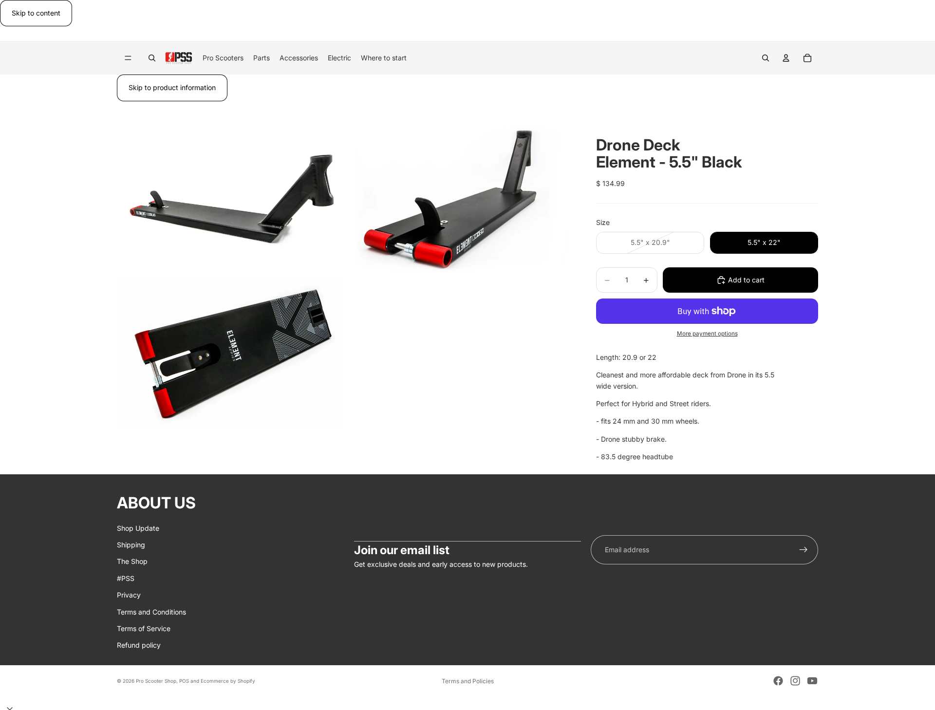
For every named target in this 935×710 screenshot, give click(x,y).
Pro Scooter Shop (156, 681)
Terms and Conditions (151, 611)
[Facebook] (778, 681)
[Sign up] (803, 550)
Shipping (131, 545)
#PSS (125, 578)
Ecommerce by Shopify (228, 681)
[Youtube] (812, 681)
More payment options (707, 333)
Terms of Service (143, 628)
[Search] (152, 58)
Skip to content (36, 13)
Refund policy (139, 645)
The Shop (132, 561)
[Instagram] (795, 681)
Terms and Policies (468, 681)
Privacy (129, 595)
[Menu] (128, 58)
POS (184, 681)
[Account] (786, 58)
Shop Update (138, 527)
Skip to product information (172, 87)
